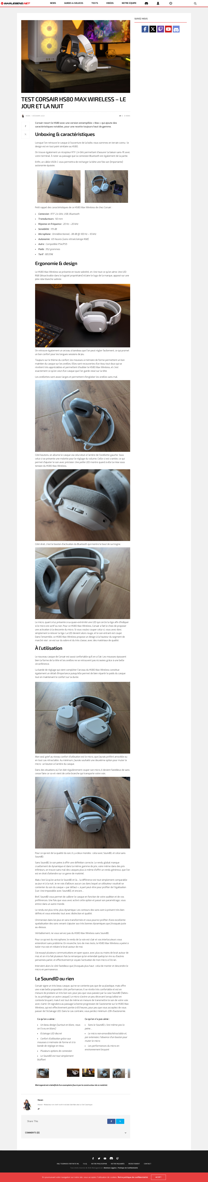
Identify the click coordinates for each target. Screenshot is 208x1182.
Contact (147, 1164)
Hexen (28, 116)
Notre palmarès (118, 1164)
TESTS (94, 3)
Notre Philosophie (99, 1164)
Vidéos (110, 3)
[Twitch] (160, 29)
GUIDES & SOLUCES (73, 3)
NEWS (53, 3)
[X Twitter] (152, 29)
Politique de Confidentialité (128, 1168)
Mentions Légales (110, 1168)
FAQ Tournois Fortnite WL (68, 1164)
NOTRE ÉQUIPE (129, 3)
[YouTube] (168, 29)
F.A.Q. (85, 1164)
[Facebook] (145, 29)
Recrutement (134, 1164)
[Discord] (176, 29)
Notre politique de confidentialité (133, 1177)
